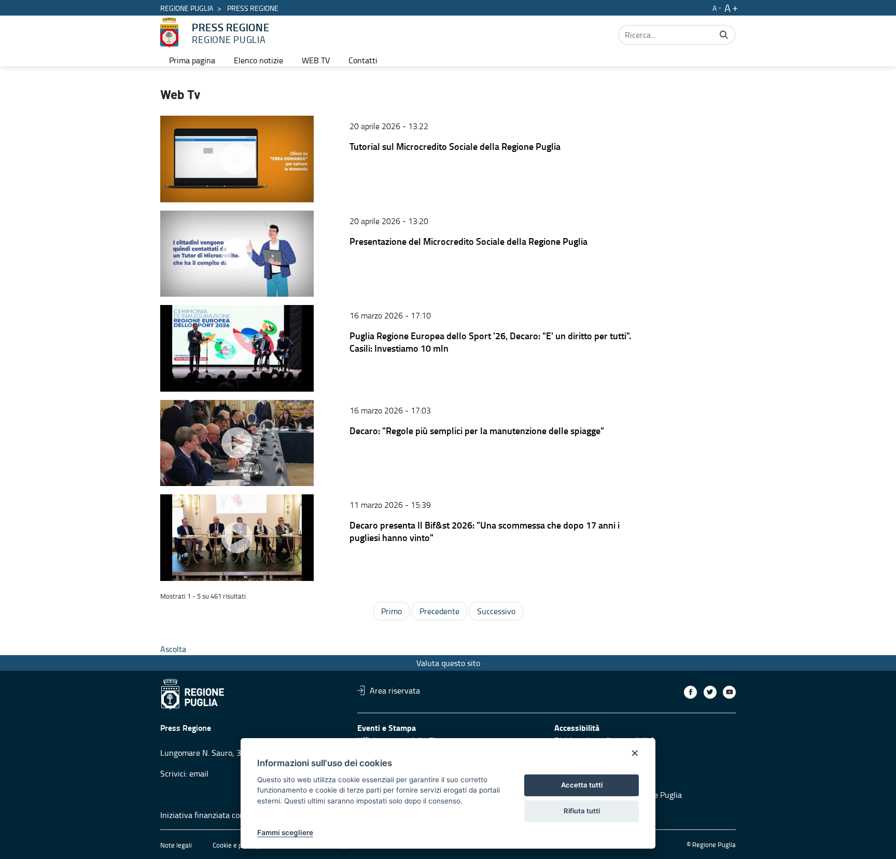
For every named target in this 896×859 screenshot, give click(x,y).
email (198, 773)
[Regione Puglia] (169, 33)
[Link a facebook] (690, 692)
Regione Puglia (186, 8)
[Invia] (724, 34)
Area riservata (395, 690)
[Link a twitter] (710, 692)
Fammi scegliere (285, 832)
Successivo (496, 611)
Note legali (176, 845)
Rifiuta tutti (582, 811)
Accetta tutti (582, 785)
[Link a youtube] (729, 692)
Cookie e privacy (236, 845)
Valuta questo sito (448, 663)
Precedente (439, 611)
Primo (391, 611)
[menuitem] (192, 60)
